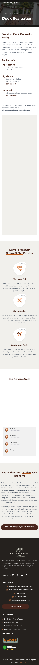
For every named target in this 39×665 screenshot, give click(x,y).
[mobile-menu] (35, 3)
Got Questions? (11, 95)
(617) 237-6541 (11, 84)
